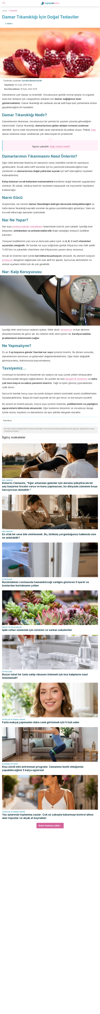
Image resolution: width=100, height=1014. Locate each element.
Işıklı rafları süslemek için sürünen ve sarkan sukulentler (37, 630)
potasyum (7, 260)
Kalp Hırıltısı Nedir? (60, 146)
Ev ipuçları (7, 579)
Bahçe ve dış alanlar (11, 627)
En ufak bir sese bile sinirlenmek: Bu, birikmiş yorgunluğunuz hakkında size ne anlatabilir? (49, 536)
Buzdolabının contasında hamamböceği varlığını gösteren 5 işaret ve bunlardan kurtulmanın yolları (45, 584)
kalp (93, 129)
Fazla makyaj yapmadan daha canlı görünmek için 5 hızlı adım (40, 722)
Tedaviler (13, 11)
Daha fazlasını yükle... (50, 825)
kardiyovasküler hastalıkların (27, 226)
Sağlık (4, 11)
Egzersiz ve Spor (10, 764)
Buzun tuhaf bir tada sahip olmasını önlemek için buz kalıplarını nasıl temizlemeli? (45, 676)
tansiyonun (66, 329)
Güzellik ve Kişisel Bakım (13, 719)
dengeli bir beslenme (76, 378)
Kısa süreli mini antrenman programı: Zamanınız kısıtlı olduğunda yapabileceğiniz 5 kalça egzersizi (42, 768)
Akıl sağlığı (7, 480)
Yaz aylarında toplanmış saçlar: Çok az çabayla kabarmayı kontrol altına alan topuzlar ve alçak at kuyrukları (47, 816)
